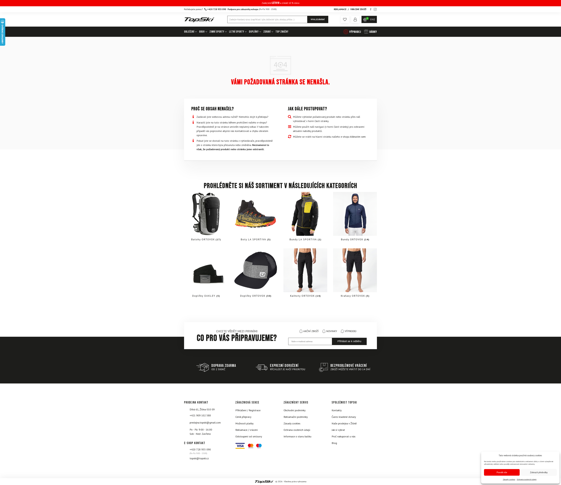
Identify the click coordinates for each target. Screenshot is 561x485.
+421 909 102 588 (200, 415)
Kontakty (337, 410)
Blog (334, 443)
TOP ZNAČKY (282, 31)
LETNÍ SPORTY (236, 31)
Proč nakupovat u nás (343, 436)
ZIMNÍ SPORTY (216, 31)
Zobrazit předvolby (539, 472)
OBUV (202, 31)
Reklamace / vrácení (246, 430)
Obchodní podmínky (294, 410)
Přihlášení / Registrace (247, 410)
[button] (345, 19)
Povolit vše (502, 472)
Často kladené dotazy (344, 417)
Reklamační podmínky (296, 417)
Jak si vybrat (338, 430)
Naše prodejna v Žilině (344, 423)
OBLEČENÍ (189, 31)
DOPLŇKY (254, 31)
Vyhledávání (318, 19)
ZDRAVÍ (267, 31)
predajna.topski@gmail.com (205, 422)
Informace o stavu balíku (297, 436)
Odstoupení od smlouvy (248, 436)
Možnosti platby (244, 423)
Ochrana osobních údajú (526, 479)
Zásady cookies (509, 479)
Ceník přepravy (243, 417)
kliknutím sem (358, 136)
